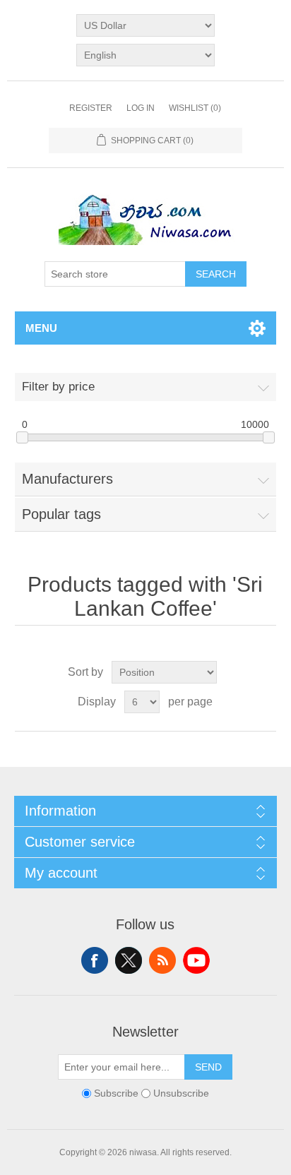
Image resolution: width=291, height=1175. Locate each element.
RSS (162, 960)
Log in (140, 108)
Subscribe (116, 1093)
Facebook (94, 960)
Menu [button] (41, 328)
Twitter (128, 960)
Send (208, 1067)
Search (216, 274)
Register (90, 108)
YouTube (196, 960)
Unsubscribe (181, 1093)
